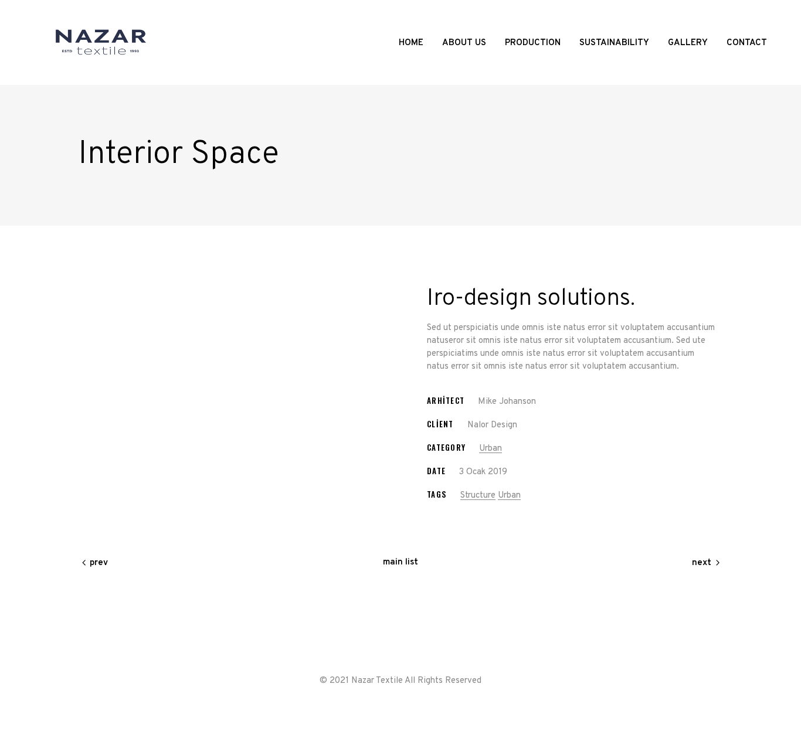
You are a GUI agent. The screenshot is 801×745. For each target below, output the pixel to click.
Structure (477, 495)
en (762, 13)
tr (752, 13)
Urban (490, 448)
